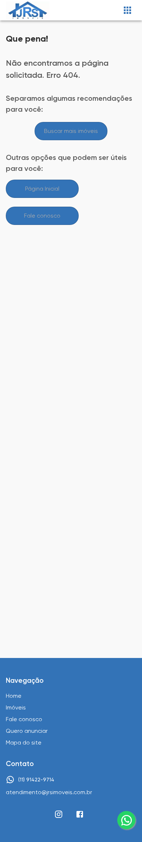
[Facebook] (79, 814)
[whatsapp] (126, 820)
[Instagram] (58, 814)
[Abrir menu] (127, 10)
